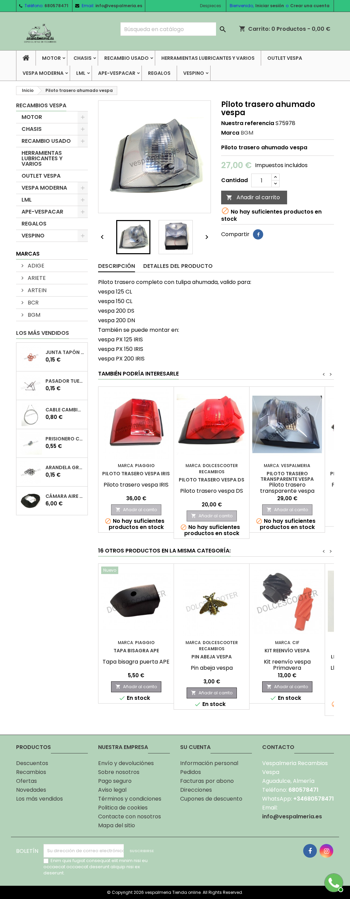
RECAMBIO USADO (126, 58)
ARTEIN (36, 290)
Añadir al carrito (253, 197)
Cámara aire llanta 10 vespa (65, 496)
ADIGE (35, 266)
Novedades (31, 790)
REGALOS (159, 73)
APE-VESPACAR (116, 73)
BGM (33, 315)
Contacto (278, 747)
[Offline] (333, 882)
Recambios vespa (41, 105)
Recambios (31, 772)
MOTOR (51, 58)
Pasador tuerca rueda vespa (65, 381)
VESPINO (193, 73)
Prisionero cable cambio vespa (65, 438)
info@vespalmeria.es (118, 6)
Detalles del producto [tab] (178, 266)
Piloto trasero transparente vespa (287, 476)
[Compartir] (258, 234)
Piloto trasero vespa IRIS (136, 473)
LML (80, 73)
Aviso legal (112, 790)
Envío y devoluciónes (126, 763)
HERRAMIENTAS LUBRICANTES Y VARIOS (208, 58)
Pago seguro (115, 781)
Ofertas (26, 781)
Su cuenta (195, 747)
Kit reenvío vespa (287, 650)
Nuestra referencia (247, 123)
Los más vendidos (42, 333)
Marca (230, 133)
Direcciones (196, 790)
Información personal (209, 763)
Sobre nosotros (118, 772)
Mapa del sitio (116, 825)
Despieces (210, 6)
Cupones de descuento (211, 799)
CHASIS (82, 58)
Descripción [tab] (116, 266)
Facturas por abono (207, 781)
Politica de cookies (123, 808)
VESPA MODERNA (43, 73)
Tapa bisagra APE (136, 650)
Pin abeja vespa (211, 656)
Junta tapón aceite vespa (65, 352)
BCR (32, 303)
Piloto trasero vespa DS (211, 479)
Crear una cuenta (309, 6)
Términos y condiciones (129, 799)
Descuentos (32, 763)
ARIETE (36, 278)
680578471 (56, 6)
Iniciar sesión (269, 6)
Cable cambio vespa (65, 409)
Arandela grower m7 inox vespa (65, 467)
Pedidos (190, 772)
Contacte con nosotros (129, 816)
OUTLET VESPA (284, 58)
